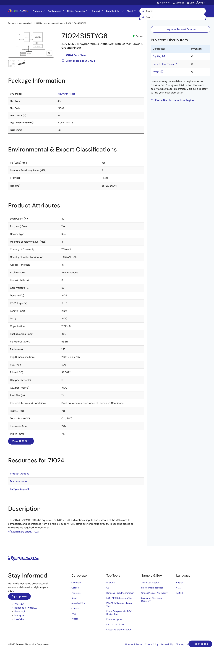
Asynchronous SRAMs (53, 23)
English (179, 582)
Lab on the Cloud (115, 624)
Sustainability (78, 603)
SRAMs (39, 23)
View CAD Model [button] (66, 93)
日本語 (179, 592)
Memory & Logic (26, 23)
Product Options (19, 473)
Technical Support (150, 582)
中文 (178, 587)
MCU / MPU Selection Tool (119, 598)
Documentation (19, 481)
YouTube (19, 604)
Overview (76, 582)
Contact (75, 608)
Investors (76, 592)
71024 (68, 23)
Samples (180, 2)
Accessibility (167, 644)
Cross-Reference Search (118, 629)
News (74, 598)
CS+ (108, 587)
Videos (74, 618)
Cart (192, 2)
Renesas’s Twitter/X (25, 607)
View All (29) (19, 441)
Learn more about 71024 (80, 60)
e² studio (110, 582)
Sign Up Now (19, 596)
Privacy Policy (151, 644)
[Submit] (142, 17)
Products (12, 23)
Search (172, 11)
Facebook (20, 611)
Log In (202, 2)
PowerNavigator (114, 619)
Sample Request (19, 489)
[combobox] (172, 17)
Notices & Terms (133, 644)
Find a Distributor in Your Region (174, 100)
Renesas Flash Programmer (120, 592)
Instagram (20, 615)
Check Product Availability (154, 592)
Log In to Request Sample (181, 29)
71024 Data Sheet (76, 55)
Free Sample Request (152, 587)
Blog (73, 613)
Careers (75, 587)
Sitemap (180, 644)
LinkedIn (19, 619)
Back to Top (201, 643)
